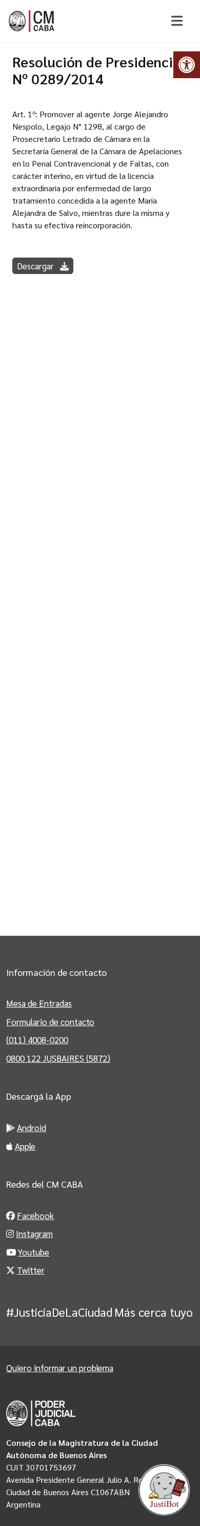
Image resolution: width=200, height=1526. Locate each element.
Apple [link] (25, 1146)
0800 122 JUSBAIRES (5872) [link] (58, 1058)
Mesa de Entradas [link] (39, 1003)
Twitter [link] (31, 1270)
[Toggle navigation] (176, 21)
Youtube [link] (33, 1252)
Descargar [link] (36, 265)
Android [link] (31, 1127)
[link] (186, 64)
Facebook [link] (35, 1215)
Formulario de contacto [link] (50, 1021)
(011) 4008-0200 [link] (37, 1039)
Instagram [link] (34, 1233)
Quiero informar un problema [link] (59, 1367)
